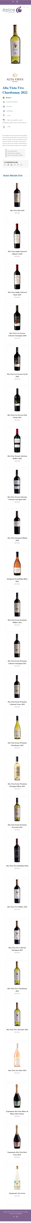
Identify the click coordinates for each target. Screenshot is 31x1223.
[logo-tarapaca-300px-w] (14, 72)
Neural (20, 1213)
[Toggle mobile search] (24, 7)
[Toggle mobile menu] (28, 7)
